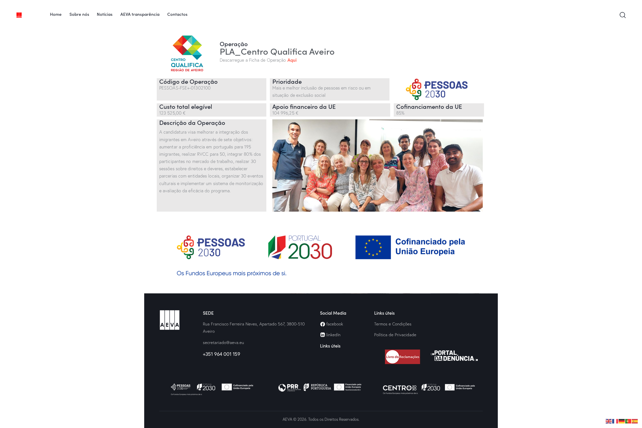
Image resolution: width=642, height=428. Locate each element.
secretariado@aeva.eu (223, 342)
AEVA (287, 419)
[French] (615, 420)
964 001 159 (226, 354)
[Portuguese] (628, 420)
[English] (609, 420)
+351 (208, 354)
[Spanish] (635, 420)
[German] (622, 420)
